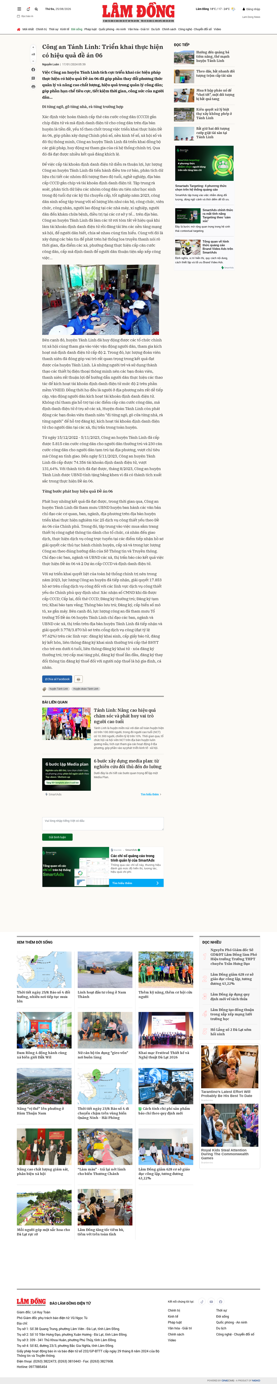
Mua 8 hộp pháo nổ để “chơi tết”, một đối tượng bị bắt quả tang (215, 94)
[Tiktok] (202, 1301)
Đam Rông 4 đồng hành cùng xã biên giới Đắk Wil (42, 1055)
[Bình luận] (33, 78)
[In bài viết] (33, 86)
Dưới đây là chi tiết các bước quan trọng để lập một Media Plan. (126, 775)
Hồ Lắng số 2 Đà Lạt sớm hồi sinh (230, 1032)
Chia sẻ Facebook (58, 679)
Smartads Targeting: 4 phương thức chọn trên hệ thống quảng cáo (201, 187)
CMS (228, 1380)
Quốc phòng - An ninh (112, 29)
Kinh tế (64, 29)
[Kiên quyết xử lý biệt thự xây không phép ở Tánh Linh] (184, 114)
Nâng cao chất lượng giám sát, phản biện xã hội (43, 1171)
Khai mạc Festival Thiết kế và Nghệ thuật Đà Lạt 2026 (163, 1055)
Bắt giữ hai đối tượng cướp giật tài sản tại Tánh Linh (213, 133)
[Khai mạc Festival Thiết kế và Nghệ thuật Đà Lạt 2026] (165, 1030)
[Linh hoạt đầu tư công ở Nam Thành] (105, 969)
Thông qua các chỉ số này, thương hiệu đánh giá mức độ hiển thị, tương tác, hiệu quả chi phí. (136, 868)
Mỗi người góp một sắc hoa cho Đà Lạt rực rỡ (43, 1232)
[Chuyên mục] (19, 8)
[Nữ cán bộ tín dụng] (105, 1030)
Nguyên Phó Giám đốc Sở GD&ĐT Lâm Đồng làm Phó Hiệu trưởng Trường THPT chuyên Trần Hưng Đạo (233, 956)
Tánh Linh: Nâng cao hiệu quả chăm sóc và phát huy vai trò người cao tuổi (125, 716)
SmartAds (55, 794)
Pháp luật (90, 29)
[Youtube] (211, 1301)
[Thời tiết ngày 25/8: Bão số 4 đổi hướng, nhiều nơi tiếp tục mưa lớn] (44, 969)
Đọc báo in (27, 16)
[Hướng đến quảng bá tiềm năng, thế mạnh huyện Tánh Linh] (184, 57)
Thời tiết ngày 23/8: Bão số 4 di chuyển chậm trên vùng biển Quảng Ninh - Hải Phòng (103, 1113)
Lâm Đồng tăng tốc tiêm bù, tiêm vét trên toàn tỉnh (101, 1232)
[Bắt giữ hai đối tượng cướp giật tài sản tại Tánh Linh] (184, 133)
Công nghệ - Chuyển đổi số (195, 29)
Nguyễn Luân (50, 64)
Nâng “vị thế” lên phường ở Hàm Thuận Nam (40, 1111)
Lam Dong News (251, 16)
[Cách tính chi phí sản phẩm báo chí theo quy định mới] (165, 1086)
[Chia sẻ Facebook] (33, 69)
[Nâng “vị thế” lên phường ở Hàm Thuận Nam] (44, 1086)
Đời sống (76, 29)
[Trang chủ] (19, 29)
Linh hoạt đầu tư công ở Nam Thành (102, 994)
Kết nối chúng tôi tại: (181, 1301)
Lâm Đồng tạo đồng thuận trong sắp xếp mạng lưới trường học (232, 1014)
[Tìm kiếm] (36, 9)
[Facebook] (220, 1301)
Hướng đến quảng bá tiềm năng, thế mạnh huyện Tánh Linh (213, 56)
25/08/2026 (58, 9)
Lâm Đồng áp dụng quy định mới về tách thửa (230, 996)
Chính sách (169, 29)
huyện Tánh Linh (59, 688)
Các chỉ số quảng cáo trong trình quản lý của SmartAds (133, 858)
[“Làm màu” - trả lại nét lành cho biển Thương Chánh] (105, 1146)
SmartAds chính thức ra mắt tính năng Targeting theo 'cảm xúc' (218, 215)
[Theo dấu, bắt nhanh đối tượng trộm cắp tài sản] (184, 76)
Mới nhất (28, 29)
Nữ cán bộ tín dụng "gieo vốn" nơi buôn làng (103, 1055)
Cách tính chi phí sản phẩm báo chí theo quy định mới (164, 1111)
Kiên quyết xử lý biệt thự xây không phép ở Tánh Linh (214, 114)
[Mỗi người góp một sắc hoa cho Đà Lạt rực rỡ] (44, 1207)
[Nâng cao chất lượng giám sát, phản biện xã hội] (44, 1146)
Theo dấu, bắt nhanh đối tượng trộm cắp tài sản (215, 73)
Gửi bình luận (57, 837)
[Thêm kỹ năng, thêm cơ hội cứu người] (165, 969)
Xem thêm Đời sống (35, 942)
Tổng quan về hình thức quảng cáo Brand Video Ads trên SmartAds (218, 247)
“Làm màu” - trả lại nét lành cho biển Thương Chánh (102, 1171)
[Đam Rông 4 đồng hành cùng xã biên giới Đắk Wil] (44, 1030)
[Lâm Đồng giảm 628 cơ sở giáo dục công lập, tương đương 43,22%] (165, 1146)
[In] (78, 679)
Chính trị (41, 29)
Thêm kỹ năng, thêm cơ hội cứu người (165, 994)
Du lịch (155, 29)
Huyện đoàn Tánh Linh (85, 688)
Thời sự (53, 29)
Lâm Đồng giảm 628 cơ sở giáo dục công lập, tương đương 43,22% (164, 1173)
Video (217, 29)
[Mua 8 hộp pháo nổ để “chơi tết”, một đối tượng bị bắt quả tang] (184, 95)
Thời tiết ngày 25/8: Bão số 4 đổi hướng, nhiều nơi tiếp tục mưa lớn (43, 996)
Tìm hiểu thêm (150, 794)
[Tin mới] (28, 8)
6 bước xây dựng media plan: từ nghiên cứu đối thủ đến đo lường (128, 763)
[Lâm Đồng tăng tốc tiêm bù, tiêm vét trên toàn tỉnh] (105, 1207)
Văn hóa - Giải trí (138, 29)
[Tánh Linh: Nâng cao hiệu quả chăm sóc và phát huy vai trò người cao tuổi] (66, 724)
